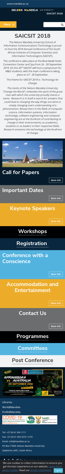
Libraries (7, 402)
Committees (32, 348)
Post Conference (32, 360)
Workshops (32, 231)
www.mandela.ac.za (17, 3)
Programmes (32, 336)
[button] (4, 154)
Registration (32, 243)
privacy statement (40, 470)
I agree (58, 470)
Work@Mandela (11, 407)
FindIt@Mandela (11, 412)
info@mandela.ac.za (19, 441)
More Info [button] (56, 180)
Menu (7, 24)
